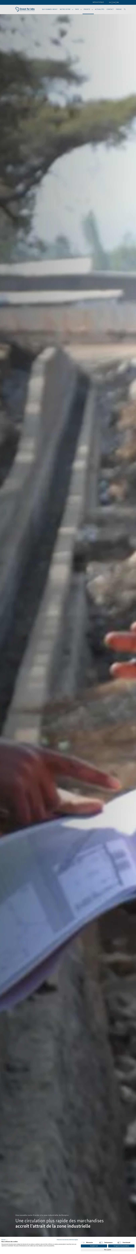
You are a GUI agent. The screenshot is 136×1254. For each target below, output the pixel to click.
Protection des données (63, 1239)
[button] (4, 1240)
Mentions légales (73, 1239)
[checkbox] (83, 1243)
